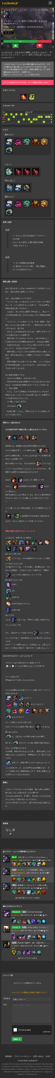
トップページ (7, 52)
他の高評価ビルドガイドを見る (27, 897)
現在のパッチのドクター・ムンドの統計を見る (21, 74)
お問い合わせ (38, 1056)
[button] (15, 46)
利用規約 (8, 1056)
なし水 (12, 27)
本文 (5, 1004)
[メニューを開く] (51, 3)
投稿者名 (6, 998)
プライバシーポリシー (22, 1056)
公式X (47, 1056)
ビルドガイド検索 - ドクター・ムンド (31, 52)
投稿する (16, 1039)
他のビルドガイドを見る (27, 958)
